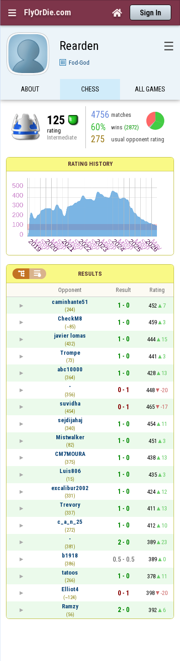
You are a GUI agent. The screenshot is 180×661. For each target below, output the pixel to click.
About (30, 89)
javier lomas (70, 335)
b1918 (70, 555)
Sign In (150, 12)
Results (90, 273)
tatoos (70, 572)
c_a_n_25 (70, 521)
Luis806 (70, 470)
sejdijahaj (70, 420)
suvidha (70, 403)
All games (150, 89)
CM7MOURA (70, 453)
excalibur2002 (70, 488)
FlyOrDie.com (47, 12)
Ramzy (70, 606)
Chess (90, 89)
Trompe (70, 352)
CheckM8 (70, 318)
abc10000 (70, 369)
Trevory (70, 504)
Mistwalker (70, 437)
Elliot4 (69, 589)
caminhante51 (70, 301)
